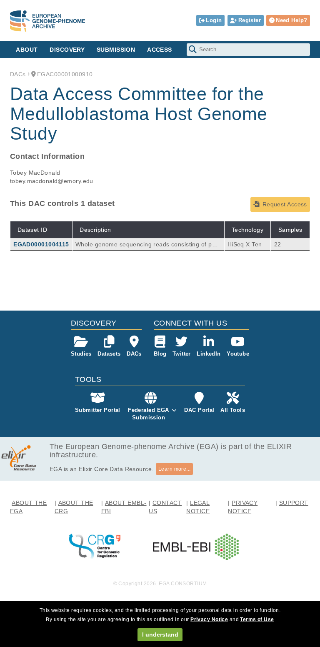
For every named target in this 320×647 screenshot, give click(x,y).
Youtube (238, 354)
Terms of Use (257, 619)
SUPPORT (293, 502)
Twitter (181, 354)
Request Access (284, 204)
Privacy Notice (209, 619)
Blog (160, 354)
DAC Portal (199, 410)
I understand (160, 634)
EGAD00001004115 (41, 244)
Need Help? (291, 20)
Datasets (109, 354)
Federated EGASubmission (148, 414)
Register (249, 20)
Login (214, 20)
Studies (81, 354)
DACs (18, 74)
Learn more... (174, 468)
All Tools (232, 410)
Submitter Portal (97, 410)
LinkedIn (208, 354)
